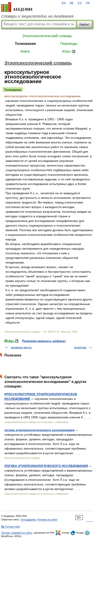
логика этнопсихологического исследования (39, 430)
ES (80, 3)
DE (72, 3)
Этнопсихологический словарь (47, 36)
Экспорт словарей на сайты (16, 532)
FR (88, 3)
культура (80, 347)
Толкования (25, 44)
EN (64, 3)
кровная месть (21, 347)
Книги (25, 51)
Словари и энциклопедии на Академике (37, 16)
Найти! (84, 24)
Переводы (68, 44)
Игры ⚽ (69, 51)
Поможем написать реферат (44, 341)
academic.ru (17, 7)
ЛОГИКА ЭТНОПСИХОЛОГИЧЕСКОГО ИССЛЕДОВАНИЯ (46, 466)
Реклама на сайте (47, 519)
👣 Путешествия (10, 526)
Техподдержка (28, 519)
